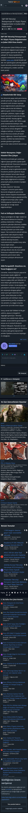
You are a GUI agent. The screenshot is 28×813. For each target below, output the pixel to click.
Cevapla (24, 339)
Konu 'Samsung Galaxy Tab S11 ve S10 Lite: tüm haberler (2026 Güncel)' (14, 673)
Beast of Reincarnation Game (11, 425)
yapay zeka (10, 60)
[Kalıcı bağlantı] (22, 95)
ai (1, 95)
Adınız (3, 365)
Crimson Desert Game (9, 503)
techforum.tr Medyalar (11, 379)
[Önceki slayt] (3, 388)
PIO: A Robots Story (8, 463)
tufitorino (6, 547)
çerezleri (8, 789)
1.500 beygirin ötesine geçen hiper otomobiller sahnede (12, 532)
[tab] (12, 396)
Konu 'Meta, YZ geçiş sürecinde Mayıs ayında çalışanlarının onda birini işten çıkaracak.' (13, 728)
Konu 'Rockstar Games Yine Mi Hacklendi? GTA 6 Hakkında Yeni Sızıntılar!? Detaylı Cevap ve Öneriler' (15, 696)
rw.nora (5, 29)
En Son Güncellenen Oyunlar (13, 402)
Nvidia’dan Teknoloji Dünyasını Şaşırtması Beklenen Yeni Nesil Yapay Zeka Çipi (15, 581)
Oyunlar (2, 423)
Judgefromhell (7, 537)
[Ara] (22, 5)
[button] (2, 354)
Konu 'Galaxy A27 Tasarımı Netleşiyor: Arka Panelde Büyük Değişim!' (13, 740)
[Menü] (1, 5)
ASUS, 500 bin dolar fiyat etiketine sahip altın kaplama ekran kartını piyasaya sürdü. (14, 554)
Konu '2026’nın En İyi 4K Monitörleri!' (15, 664)
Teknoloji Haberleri (16, 537)
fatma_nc (6, 586)
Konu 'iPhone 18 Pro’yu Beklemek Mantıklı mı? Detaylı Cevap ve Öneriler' (14, 684)
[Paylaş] (27, 34)
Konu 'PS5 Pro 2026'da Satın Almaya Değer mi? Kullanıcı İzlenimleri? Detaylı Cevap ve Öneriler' (14, 707)
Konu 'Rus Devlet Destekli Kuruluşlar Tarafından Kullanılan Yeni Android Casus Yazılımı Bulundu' (15, 614)
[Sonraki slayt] (25, 388)
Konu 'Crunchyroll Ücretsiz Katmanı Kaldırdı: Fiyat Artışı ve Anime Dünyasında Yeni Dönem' (14, 645)
